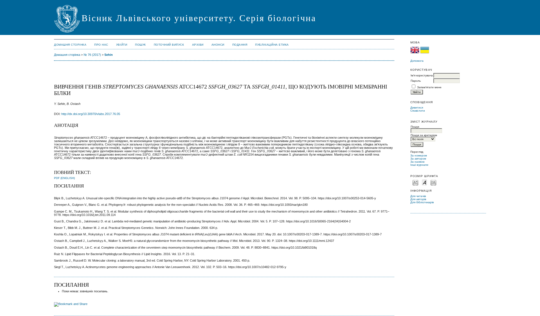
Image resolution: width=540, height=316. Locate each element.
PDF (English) (64, 178)
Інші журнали (419, 164)
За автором (418, 158)
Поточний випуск (169, 44)
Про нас (101, 44)
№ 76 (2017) (92, 54)
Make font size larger (433, 182)
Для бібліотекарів (422, 202)
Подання (240, 44)
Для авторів (418, 199)
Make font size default (424, 182)
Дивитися (416, 107)
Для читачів (418, 196)
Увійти (121, 44)
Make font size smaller (415, 182)
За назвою (417, 161)
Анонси (218, 44)
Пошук (140, 44)
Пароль (416, 80)
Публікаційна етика (272, 44)
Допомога (417, 60)
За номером (418, 155)
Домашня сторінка (70, 44)
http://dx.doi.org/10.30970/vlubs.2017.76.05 (90, 114)
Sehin (108, 54)
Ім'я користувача (422, 75)
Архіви (198, 44)
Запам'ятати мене (429, 87)
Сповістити (417, 110)
